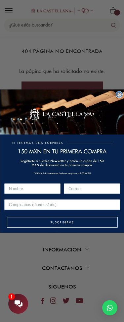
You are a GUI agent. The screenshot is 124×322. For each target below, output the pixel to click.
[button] (62, 222)
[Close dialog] (119, 94)
